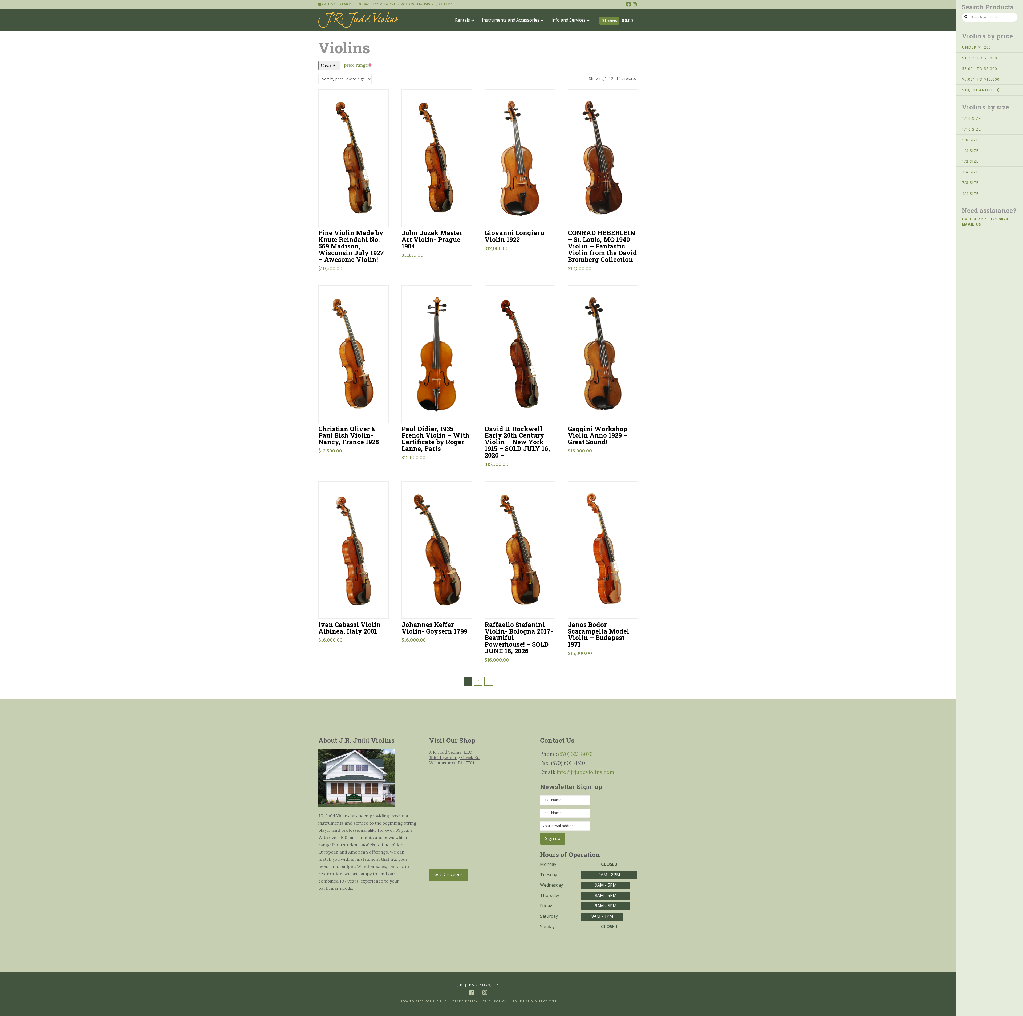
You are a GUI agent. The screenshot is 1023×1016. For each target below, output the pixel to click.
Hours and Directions (534, 1001)
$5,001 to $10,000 (981, 79)
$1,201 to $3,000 (979, 57)
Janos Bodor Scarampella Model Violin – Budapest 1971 (598, 634)
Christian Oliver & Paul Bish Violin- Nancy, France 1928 (348, 435)
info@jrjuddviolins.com (585, 772)
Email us (971, 224)
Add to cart (356, 216)
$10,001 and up (978, 89)
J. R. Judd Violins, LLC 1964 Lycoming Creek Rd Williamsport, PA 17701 (454, 757)
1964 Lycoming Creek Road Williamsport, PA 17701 (407, 4)
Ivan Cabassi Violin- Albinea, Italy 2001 (350, 627)
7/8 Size (970, 182)
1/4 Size (970, 150)
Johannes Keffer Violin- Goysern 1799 (434, 627)
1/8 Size (970, 139)
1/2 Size (970, 161)
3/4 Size (970, 171)
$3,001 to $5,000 (979, 68)
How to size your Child (423, 1001)
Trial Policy (494, 1001)
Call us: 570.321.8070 (985, 218)
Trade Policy (465, 1001)
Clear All (329, 65)
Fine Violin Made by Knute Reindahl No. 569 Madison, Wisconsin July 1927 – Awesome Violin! (351, 246)
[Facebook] (628, 4)
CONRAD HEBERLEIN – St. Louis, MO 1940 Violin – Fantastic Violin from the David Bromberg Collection (602, 246)
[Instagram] (635, 4)
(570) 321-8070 (575, 753)
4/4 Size (970, 193)
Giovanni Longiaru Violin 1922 (514, 236)
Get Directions (448, 874)
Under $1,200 (976, 47)
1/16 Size (971, 118)
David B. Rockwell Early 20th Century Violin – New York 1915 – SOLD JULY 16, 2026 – (517, 442)
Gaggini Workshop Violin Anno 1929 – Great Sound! (598, 435)
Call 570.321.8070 (336, 4)
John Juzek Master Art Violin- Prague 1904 (431, 239)
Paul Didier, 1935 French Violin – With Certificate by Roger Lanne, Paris (435, 439)
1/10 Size (971, 129)
